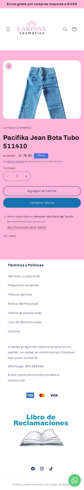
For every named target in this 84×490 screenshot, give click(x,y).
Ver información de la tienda (26, 227)
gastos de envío (15, 161)
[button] (8, 29)
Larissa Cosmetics (34, 485)
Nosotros (14, 331)
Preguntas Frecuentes (23, 285)
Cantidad (9, 168)
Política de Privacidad (23, 303)
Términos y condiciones (24, 276)
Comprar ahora (42, 202)
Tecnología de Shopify (58, 485)
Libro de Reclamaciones (24, 322)
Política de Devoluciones (25, 313)
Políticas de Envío (20, 294)
